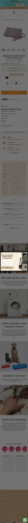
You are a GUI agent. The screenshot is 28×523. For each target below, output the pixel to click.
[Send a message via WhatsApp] (25, 520)
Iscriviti (7, 267)
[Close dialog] (26, 253)
